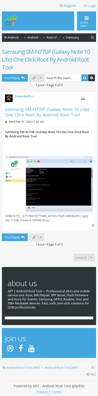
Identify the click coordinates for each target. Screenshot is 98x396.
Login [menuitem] (92, 5)
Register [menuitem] (70, 5)
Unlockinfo (23, 96)
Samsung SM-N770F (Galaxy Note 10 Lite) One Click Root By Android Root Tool (46, 59)
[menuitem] (92, 37)
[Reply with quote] (83, 99)
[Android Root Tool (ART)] (11, 21)
